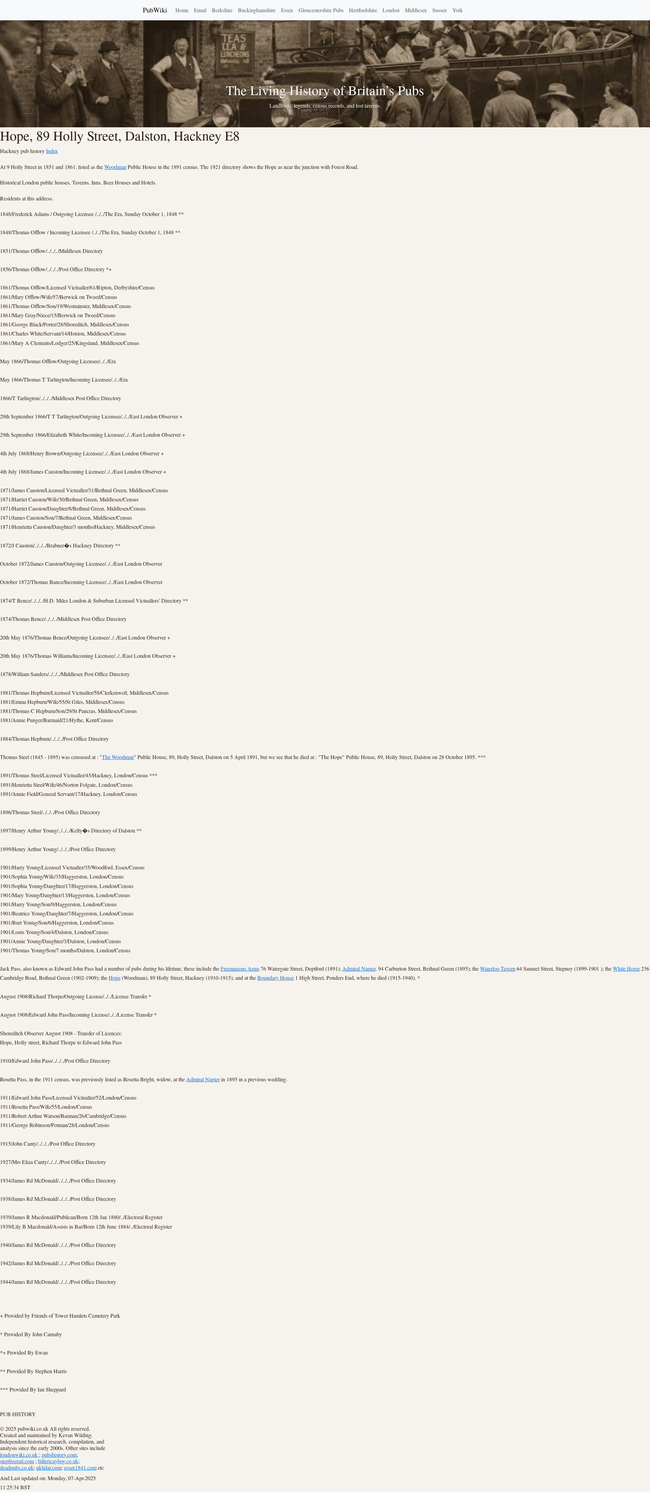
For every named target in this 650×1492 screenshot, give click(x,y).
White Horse (626, 968)
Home (182, 10)
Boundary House (275, 977)
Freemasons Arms (240, 968)
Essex (287, 10)
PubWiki (155, 10)
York (457, 10)
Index (52, 150)
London (391, 10)
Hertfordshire (363, 10)
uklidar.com (48, 1467)
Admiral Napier (358, 968)
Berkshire (222, 10)
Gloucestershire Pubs (321, 10)
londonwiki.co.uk (19, 1454)
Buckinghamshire (257, 10)
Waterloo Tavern (497, 968)
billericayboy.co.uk (58, 1461)
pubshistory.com (59, 1454)
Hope (115, 977)
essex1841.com (80, 1467)
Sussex (439, 10)
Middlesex (416, 10)
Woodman (115, 166)
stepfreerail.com (17, 1461)
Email (200, 10)
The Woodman (118, 756)
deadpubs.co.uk (17, 1467)
